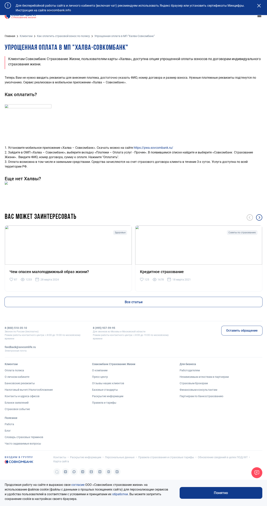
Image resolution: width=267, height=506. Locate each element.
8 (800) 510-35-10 (16, 327)
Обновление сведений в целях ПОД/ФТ (223, 457)
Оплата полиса (14, 370)
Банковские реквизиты (20, 383)
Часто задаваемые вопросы (23, 443)
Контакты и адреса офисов (22, 396)
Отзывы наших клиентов (108, 383)
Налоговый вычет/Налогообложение (29, 389)
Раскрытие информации (107, 396)
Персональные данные (119, 457)
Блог (8, 430)
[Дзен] (65, 471)
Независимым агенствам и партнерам (204, 376)
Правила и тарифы (104, 402)
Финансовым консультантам (198, 389)
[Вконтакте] (99, 471)
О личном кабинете (17, 376)
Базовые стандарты (105, 389)
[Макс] (74, 471)
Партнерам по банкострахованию (201, 396)
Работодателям (190, 370)
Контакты (59, 457)
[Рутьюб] (117, 471)
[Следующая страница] (259, 217)
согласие (77, 485)
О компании (100, 370)
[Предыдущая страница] (250, 217)
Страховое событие (17, 409)
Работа (9, 424)
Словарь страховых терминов (24, 437)
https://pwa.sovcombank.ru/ (153, 148)
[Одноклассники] (91, 471)
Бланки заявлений (17, 402)
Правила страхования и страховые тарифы (166, 457)
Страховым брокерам (194, 383)
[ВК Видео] (108, 471)
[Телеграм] (82, 471)
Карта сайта (61, 461)
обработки (120, 494)
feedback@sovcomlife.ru (20, 347)
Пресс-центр (100, 376)
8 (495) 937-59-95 (104, 327)
